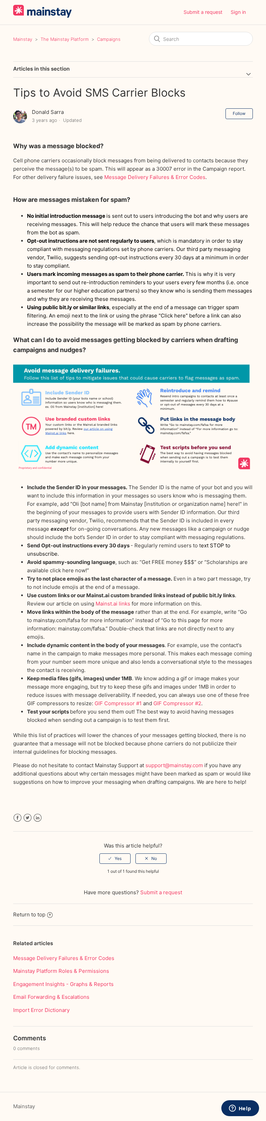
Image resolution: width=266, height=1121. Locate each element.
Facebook (17, 818)
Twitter (27, 818)
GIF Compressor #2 (177, 703)
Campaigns (109, 39)
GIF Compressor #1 (119, 703)
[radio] (115, 858)
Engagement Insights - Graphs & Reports (63, 984)
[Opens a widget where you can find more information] (240, 1109)
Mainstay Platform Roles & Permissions (61, 971)
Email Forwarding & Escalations (51, 997)
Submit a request (203, 12)
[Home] (42, 15)
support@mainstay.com (174, 765)
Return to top (29, 914)
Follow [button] (239, 113)
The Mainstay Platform (65, 39)
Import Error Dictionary (41, 1010)
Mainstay (22, 39)
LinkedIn (37, 818)
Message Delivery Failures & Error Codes (154, 177)
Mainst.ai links (114, 603)
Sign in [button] (238, 12)
